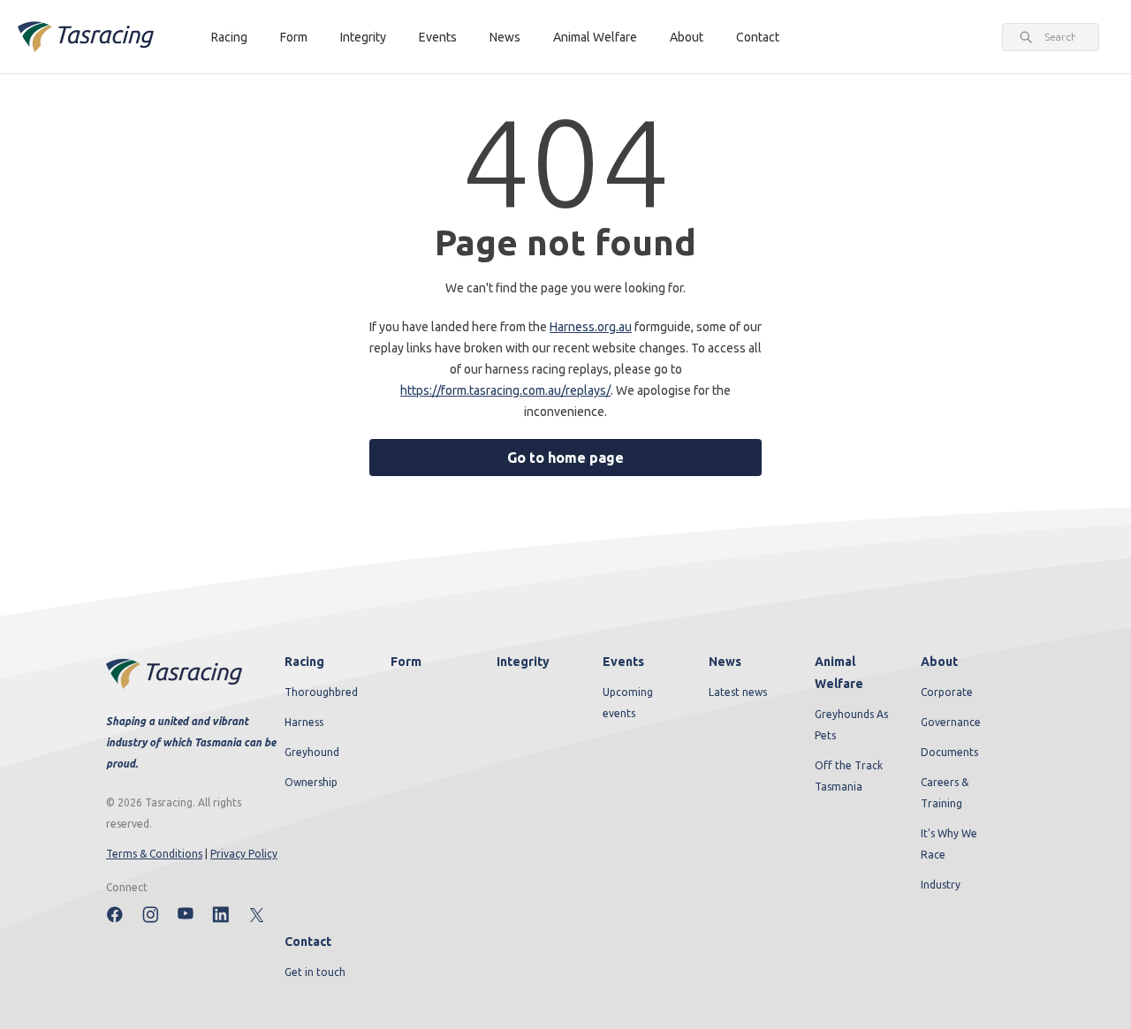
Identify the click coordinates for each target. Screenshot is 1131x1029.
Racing (229, 37)
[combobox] (1060, 37)
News (505, 37)
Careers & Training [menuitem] (944, 792)
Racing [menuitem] (304, 661)
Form (293, 37)
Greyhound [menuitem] (312, 752)
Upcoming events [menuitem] (628, 702)
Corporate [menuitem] (947, 692)
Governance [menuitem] (951, 722)
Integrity (363, 37)
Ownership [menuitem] (311, 782)
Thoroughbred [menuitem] (321, 692)
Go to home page (565, 457)
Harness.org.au (591, 327)
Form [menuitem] (406, 661)
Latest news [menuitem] (738, 692)
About (686, 37)
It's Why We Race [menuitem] (949, 844)
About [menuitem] (939, 661)
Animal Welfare (595, 37)
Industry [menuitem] (940, 884)
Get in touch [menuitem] (315, 972)
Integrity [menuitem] (523, 661)
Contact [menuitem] (308, 941)
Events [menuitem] (623, 661)
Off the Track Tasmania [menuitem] (849, 776)
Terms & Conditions (154, 853)
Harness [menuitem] (304, 722)
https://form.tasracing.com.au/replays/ (505, 390)
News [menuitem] (725, 661)
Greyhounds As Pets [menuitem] (851, 724)
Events (438, 37)
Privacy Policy (243, 853)
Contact (757, 37)
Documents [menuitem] (949, 752)
